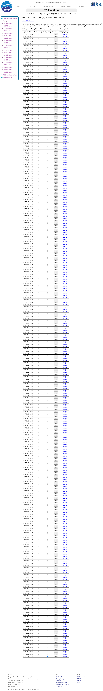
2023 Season (8, 31)
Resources (81, 6)
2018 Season (8, 43)
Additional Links (8, 77)
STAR (78, 683)
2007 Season (8, 69)
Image (65, 34)
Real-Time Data (31, 6)
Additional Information (10, 75)
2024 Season (8, 28)
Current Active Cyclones (10, 18)
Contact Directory (61, 677)
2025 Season (8, 26)
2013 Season (8, 55)
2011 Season (8, 60)
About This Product (28, 21)
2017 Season (8, 45)
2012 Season (8, 57)
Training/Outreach (65, 6)
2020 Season (8, 38)
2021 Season (8, 36)
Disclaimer (59, 681)
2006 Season (8, 72)
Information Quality (62, 683)
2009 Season (8, 65)
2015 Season (8, 50)
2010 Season (8, 62)
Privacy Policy (60, 679)
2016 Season (8, 48)
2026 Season (8, 23)
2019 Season (8, 40)
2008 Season (8, 67)
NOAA (79, 679)
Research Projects (48, 6)
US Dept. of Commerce (84, 677)
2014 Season (8, 53)
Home (18, 6)
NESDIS (79, 681)
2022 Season (8, 33)
